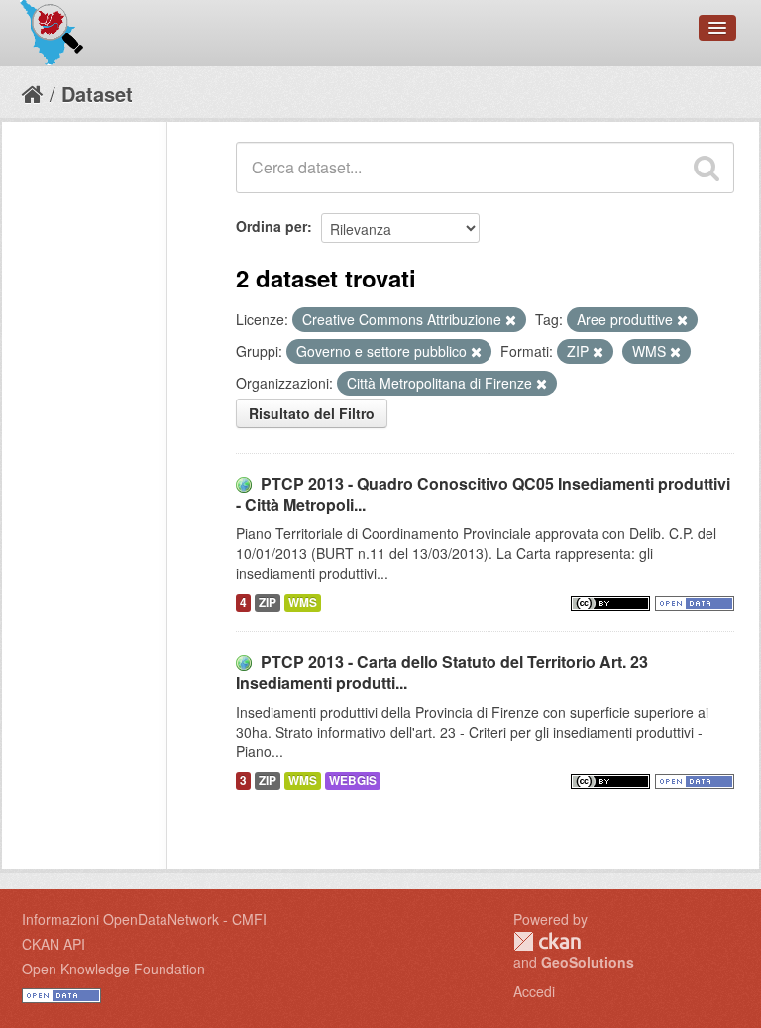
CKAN (547, 941)
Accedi (534, 991)
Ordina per (271, 226)
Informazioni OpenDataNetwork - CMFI (144, 919)
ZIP (267, 602)
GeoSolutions (587, 961)
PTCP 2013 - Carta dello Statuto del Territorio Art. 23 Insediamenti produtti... (442, 672)
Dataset (97, 93)
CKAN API (53, 944)
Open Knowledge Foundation (113, 968)
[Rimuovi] (510, 320)
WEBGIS (353, 780)
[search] (706, 167)
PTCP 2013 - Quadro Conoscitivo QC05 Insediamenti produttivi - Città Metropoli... (483, 493)
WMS (302, 602)
